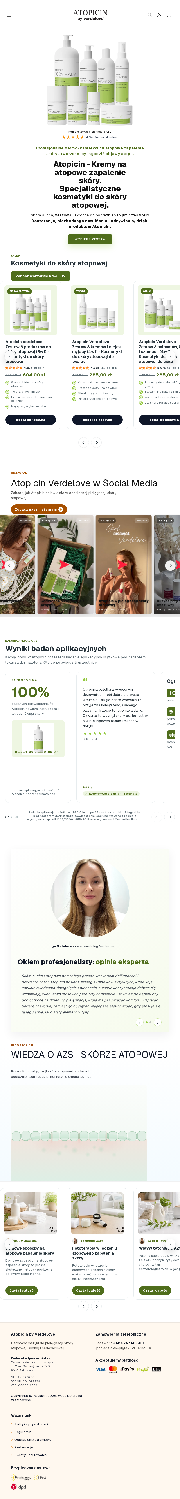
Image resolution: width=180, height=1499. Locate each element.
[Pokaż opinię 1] (147, 1022)
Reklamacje (23, 1447)
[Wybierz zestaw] (90, 78)
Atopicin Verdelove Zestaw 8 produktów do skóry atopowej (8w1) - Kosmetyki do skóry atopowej (28, 351)
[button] (9, 15)
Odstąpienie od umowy (33, 1440)
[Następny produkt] (170, 356)
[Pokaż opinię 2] (150, 1022)
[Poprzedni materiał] (9, 565)
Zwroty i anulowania (30, 1455)
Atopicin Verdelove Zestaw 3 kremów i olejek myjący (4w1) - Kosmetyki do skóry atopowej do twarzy (97, 351)
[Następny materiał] (170, 565)
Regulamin (22, 1432)
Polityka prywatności (31, 1424)
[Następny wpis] (170, 1244)
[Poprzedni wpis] (9, 1244)
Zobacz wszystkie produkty (40, 276)
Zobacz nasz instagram (36, 509)
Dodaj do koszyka (30, 420)
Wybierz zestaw (90, 239)
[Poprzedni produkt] (9, 356)
